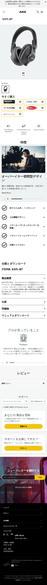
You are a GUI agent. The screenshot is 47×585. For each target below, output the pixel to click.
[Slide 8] (43, 362)
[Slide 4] (25, 362)
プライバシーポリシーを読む (23, 487)
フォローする (7, 531)
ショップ (6, 507)
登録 (40, 477)
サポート (23, 448)
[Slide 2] (16, 362)
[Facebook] (4, 535)
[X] (7, 535)
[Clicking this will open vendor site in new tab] (12, 101)
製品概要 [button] (6, 278)
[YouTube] (11, 535)
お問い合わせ (19, 535)
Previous (3, 6)
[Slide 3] (21, 362)
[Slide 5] (29, 362)
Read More (6, 193)
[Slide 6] (34, 362)
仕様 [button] (4, 301)
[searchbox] (13, 401)
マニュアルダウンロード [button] (15, 315)
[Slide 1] (12, 362)
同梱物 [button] (5, 308)
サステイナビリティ (9, 526)
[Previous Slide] (2, 363)
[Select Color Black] (5, 89)
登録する (23, 426)
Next (45, 6)
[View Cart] (42, 12)
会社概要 (6, 520)
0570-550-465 (21, 538)
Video (23, 75)
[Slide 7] (38, 362)
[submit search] (27, 401)
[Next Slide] (7, 363)
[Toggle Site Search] (38, 12)
